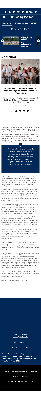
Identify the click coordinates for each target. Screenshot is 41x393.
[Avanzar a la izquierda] (2, 40)
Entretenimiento (25, 356)
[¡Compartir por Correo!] (28, 111)
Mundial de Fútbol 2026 (11, 361)
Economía (33, 354)
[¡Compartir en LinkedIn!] (24, 111)
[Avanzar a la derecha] (39, 23)
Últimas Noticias (29, 359)
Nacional (7, 23)
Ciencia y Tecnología (10, 356)
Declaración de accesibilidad (20, 348)
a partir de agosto (7, 142)
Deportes (35, 23)
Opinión (19, 359)
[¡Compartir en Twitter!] (16, 111)
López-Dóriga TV (8, 359)
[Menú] (4, 17)
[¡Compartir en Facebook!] (12, 111)
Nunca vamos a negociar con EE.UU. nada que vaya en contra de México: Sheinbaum (20, 90)
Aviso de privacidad (20, 342)
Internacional (21, 23)
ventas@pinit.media (20, 337)
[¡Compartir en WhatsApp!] (20, 111)
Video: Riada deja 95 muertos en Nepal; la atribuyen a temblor (26, 41)
